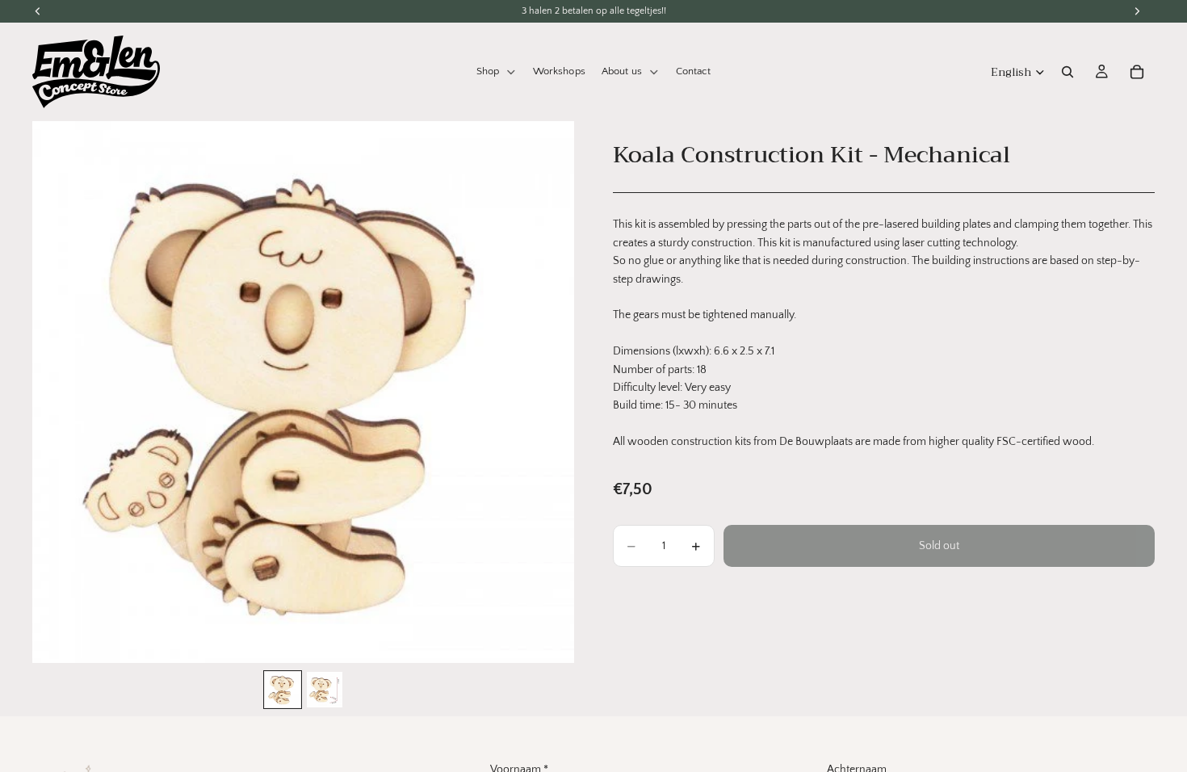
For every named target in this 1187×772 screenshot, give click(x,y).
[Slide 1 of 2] (282, 689)
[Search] (1067, 72)
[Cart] (1137, 72)
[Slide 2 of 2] (324, 689)
